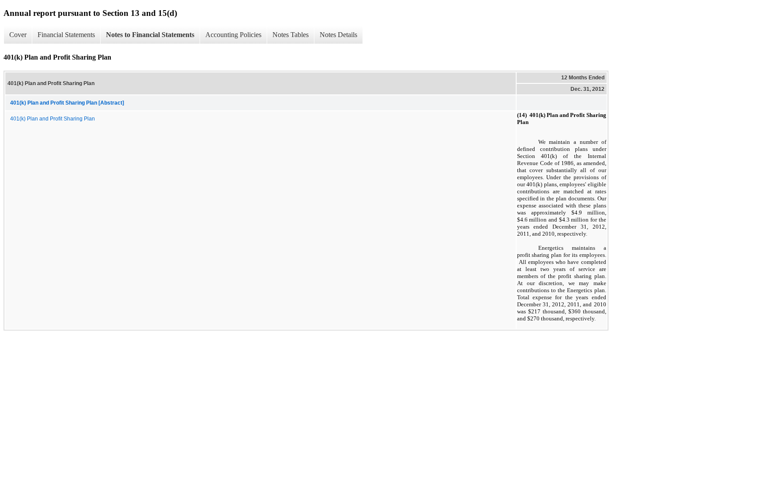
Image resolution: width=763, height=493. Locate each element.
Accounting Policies (233, 34)
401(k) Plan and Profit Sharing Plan (52, 118)
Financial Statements (66, 34)
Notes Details (338, 34)
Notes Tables (290, 34)
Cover (17, 34)
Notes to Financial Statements (150, 34)
